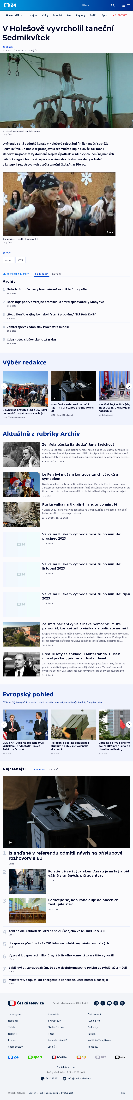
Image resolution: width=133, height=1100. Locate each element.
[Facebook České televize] (102, 1003)
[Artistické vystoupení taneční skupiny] (66, 90)
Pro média (53, 1014)
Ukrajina (32, 15)
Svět (69, 15)
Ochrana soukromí (49, 1092)
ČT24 (20, 260)
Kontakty (92, 1046)
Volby (45, 15)
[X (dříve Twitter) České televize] (115, 1003)
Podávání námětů (57, 1040)
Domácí (57, 15)
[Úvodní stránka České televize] (26, 1003)
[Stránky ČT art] (100, 1056)
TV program (14, 1014)
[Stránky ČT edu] (120, 1056)
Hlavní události (14, 15)
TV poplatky (54, 1020)
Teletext (13, 1027)
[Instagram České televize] (96, 1003)
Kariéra (91, 1033)
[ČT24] (10, 5)
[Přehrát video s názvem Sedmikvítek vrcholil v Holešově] (59, 204)
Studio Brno (94, 1020)
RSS (123, 1092)
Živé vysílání (94, 1014)
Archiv (8, 260)
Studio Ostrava (56, 1027)
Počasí (51, 1033)
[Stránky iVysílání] (59, 1056)
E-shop (12, 1040)
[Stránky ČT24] (13, 1056)
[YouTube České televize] (109, 1003)
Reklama (13, 1020)
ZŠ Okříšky (8, 46)
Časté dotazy (15, 1046)
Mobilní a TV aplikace (99, 1040)
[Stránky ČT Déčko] (81, 1056)
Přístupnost (67, 1092)
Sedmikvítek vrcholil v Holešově (19, 238)
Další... (93, 15)
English (32, 1092)
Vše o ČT (52, 1046)
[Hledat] (113, 5)
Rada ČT (12, 1033)
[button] (59, 204)
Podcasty (92, 1027)
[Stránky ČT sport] (35, 1056)
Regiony (80, 15)
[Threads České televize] (122, 1003)
